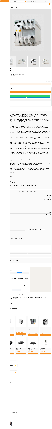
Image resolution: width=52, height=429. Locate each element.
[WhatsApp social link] (30, 1)
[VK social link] (31, 1)
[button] (21, 334)
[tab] (20, 191)
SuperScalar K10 (42, 348)
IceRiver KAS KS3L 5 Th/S (43, 327)
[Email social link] (28, 1)
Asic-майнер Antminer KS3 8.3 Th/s (21, 327)
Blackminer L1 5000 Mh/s (31, 327)
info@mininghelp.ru (38, 1)
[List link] (27, 101)
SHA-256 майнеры (33, 185)
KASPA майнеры (18, 329)
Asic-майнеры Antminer (14, 185)
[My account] (45, 4)
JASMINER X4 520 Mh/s (31, 348)
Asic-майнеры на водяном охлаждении (24, 185)
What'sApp (27, 96)
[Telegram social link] (33, 1)
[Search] (25, 1)
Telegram (27, 97)
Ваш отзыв (4, 244)
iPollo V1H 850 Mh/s (18, 348)
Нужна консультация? (27, 99)
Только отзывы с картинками (33, 229)
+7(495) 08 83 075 (49, 1)
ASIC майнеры (18, 328)
